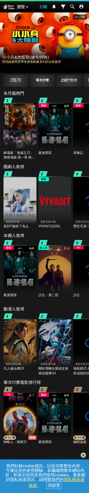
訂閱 (43, 6)
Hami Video (9, 7)
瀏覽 (21, 7)
